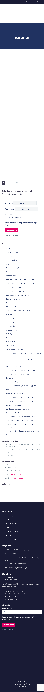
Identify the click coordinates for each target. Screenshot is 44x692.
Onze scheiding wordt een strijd (21, 401)
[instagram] (9, 488)
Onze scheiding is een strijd (16, 568)
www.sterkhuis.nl (17, 478)
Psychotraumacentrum (14, 405)
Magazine (9, 314)
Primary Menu (40, 13)
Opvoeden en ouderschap (15, 366)
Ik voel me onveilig (16, 287)
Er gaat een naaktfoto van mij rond (22, 417)
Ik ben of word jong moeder (20, 374)
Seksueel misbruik (12, 413)
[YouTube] (27, 676)
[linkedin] (6, 488)
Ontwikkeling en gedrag (14, 349)
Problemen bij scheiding (14, 393)
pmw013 (9, 390)
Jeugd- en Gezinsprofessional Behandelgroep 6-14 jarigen (22, 451)
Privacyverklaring (11, 539)
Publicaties (9, 527)
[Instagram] (24, 676)
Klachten (8, 535)
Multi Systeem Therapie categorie (18, 334)
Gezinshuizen (11, 276)
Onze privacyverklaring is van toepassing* (21, 223)
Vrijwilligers (14, 260)
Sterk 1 (12, 318)
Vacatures (13, 256)
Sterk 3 (12, 326)
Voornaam (9, 203)
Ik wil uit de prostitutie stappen (21, 421)
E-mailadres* (10, 214)
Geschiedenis (11, 272)
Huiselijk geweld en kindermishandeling (20, 280)
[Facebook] (17, 676)
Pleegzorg (9, 378)
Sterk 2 (12, 322)
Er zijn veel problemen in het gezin (22, 370)
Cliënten (39, 2)
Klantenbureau (11, 303)
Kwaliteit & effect (11, 523)
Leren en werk (11, 307)
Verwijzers (29, 2)
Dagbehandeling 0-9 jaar (15, 268)
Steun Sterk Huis (11, 531)
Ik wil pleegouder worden (19, 382)
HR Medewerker (10, 455)
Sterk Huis (10, 435)
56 (17, 183)
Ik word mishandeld (17, 291)
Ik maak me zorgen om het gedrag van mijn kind (22, 559)
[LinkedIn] (20, 676)
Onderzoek (10, 345)
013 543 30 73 (21, 593)
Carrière (9, 248)
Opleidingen (14, 252)
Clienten (9, 264)
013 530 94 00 (15, 471)
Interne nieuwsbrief (13, 299)
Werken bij (9, 516)
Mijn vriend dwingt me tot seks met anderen (25, 431)
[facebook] (3, 488)
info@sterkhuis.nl (16, 474)
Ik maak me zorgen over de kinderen (23, 397)
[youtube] (13, 488)
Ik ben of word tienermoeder (16, 564)
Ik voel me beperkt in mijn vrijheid (22, 283)
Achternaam (9, 209)
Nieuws (8, 338)
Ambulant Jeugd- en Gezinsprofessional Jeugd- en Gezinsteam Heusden (22, 446)
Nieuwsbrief (10, 342)
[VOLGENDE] (21, 183)
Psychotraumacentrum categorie (17, 409)
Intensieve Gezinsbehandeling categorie (20, 295)
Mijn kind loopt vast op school (21, 311)
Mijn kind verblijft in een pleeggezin (23, 386)
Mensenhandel (11, 330)
